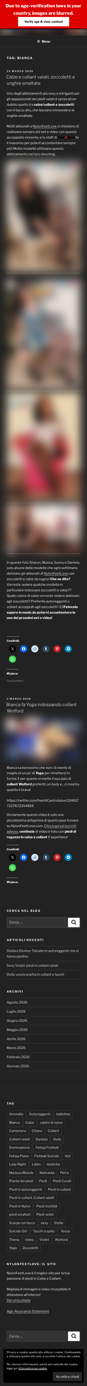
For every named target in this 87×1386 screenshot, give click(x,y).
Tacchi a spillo (44, 1231)
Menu (46, 41)
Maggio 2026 (17, 1030)
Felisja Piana (19, 1156)
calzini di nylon (51, 1123)
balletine (63, 1114)
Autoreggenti (39, 1114)
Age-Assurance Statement (28, 1311)
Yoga (13, 1248)
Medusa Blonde (21, 1173)
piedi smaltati (20, 1214)
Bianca (14, 1123)
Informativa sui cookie (33, 1368)
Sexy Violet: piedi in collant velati (32, 966)
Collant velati (19, 1139)
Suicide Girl (18, 1231)
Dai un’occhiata (18, 1300)
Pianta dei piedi (21, 1181)
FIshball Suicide (46, 1156)
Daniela (42, 1139)
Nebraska (46, 1173)
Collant (53, 1131)
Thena (14, 1240)
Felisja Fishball (47, 1148)
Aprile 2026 (16, 1039)
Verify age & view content (43, 21)
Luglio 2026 (16, 1012)
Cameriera (17, 1131)
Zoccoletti (30, 1248)
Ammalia (16, 1114)
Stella (58, 1223)
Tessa (65, 1231)
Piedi (43, 1181)
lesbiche (53, 1164)
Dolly (57, 1139)
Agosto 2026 (17, 1002)
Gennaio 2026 (18, 1066)
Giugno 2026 (17, 1021)
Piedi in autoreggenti (25, 1189)
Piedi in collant (59, 1189)
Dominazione (19, 1148)
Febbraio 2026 (18, 1057)
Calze (29, 1123)
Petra (64, 1173)
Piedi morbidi (46, 1206)
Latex (36, 1164)
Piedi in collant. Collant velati (31, 1198)
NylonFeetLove (45, 126)
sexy (44, 1223)
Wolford (61, 1240)
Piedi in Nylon (20, 1206)
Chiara (37, 1131)
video (29, 1240)
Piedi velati (45, 1214)
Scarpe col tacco (22, 1223)
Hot (68, 1156)
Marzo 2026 (16, 1048)
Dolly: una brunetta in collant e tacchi (35, 974)
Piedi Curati (62, 1181)
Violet (44, 1240)
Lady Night (17, 1164)
